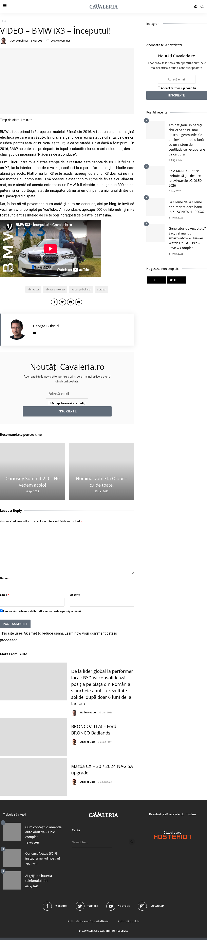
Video (102, 289)
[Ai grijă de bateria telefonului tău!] (12, 880)
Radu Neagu (88, 712)
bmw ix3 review (56, 289)
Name (5, 578)
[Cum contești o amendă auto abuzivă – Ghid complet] (12, 832)
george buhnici (82, 289)
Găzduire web (172, 832)
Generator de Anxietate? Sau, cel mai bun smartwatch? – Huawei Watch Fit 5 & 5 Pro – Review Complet (187, 238)
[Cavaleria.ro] (103, 6)
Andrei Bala (87, 741)
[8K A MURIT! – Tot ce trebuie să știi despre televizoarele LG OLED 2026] (155, 175)
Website (75, 594)
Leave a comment (60, 40)
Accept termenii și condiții (68, 403)
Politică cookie (129, 921)
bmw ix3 (34, 289)
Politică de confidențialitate (88, 921)
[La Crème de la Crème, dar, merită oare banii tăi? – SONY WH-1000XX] (155, 207)
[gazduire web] (172, 837)
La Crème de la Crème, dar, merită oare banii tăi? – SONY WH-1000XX (186, 207)
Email (4, 594)
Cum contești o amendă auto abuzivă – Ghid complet (43, 832)
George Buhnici (19, 40)
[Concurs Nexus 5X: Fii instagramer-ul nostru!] (12, 858)
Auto (4, 21)
